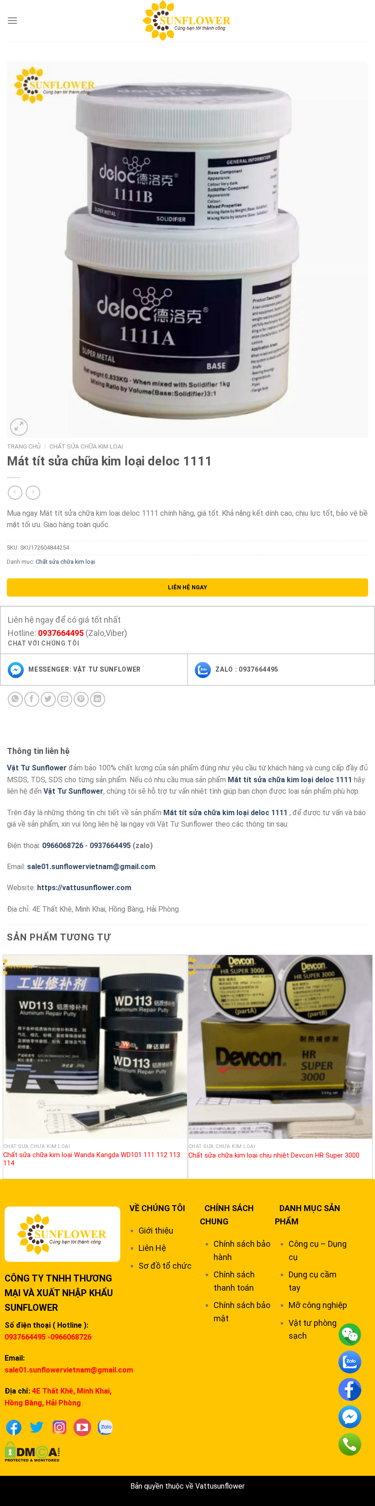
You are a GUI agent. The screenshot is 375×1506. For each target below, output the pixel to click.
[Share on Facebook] (31, 699)
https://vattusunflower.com (84, 887)
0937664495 (61, 633)
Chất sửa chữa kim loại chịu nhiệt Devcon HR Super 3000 (273, 1155)
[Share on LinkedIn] (97, 699)
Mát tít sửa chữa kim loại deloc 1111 (290, 779)
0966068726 (62, 845)
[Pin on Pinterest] (81, 699)
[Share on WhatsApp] (15, 699)
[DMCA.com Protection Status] (32, 1451)
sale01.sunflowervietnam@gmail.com (91, 866)
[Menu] (12, 20)
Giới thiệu (156, 1230)
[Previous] (7, 1065)
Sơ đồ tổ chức (165, 1266)
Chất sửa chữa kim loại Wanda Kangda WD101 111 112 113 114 (91, 1159)
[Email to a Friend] (64, 699)
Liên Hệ (152, 1248)
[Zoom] (19, 427)
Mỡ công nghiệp (318, 1305)
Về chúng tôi (157, 1208)
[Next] (368, 1065)
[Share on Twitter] (48, 699)
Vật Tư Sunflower (37, 768)
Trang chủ (24, 446)
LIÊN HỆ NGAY (187, 587)
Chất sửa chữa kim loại (86, 446)
